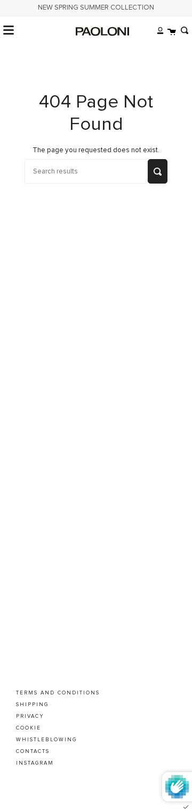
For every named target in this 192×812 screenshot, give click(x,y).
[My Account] (157, 30)
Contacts (33, 751)
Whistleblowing (46, 739)
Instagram (35, 763)
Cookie (28, 728)
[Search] (182, 30)
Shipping (32, 704)
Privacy (30, 716)
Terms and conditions (58, 692)
